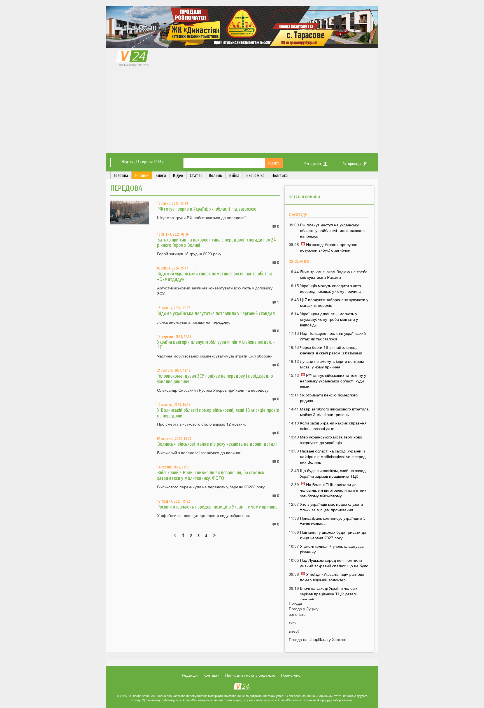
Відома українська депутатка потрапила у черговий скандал (216, 313)
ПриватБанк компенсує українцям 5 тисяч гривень (333, 520)
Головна (121, 175)
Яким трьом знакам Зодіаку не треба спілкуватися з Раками (333, 274)
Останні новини (304, 196)
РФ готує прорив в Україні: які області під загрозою (207, 209)
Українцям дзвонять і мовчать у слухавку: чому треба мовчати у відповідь (329, 319)
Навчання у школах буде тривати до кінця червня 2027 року (333, 534)
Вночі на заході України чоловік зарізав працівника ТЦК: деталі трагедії (328, 593)
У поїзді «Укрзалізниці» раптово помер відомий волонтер (332, 576)
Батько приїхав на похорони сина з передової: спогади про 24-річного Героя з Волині (217, 242)
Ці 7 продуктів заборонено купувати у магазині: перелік (334, 302)
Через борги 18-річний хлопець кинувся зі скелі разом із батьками (331, 350)
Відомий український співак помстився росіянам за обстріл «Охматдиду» (214, 276)
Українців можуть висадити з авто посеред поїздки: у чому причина (330, 288)
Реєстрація (312, 163)
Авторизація (352, 163)
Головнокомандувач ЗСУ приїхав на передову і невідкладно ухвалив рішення (215, 378)
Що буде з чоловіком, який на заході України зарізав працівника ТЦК (333, 473)
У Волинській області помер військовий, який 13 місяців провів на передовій (218, 412)
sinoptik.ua (318, 639)
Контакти (211, 675)
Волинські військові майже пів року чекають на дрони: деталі (217, 444)
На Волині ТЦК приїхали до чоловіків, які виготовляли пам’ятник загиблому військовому (333, 490)
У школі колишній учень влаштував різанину (332, 548)
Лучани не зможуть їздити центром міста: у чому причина (332, 364)
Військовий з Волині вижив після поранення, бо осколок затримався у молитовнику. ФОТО (210, 475)
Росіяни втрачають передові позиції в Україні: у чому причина (217, 506)
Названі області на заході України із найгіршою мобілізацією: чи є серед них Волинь (333, 456)
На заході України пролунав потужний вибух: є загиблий (328, 247)
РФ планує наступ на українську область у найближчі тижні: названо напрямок (332, 230)
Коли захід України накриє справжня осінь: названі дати (333, 425)
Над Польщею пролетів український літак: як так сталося (333, 336)
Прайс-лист (291, 675)
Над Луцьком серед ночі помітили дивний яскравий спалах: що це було (334, 562)
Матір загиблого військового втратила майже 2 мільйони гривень (334, 411)
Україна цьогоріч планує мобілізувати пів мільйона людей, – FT (216, 344)
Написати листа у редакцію (250, 675)
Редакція (190, 675)
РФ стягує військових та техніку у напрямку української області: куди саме (333, 380)
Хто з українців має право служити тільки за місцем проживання (331, 506)
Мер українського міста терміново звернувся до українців (331, 439)
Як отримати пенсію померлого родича (329, 397)
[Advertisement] (242, 111)
